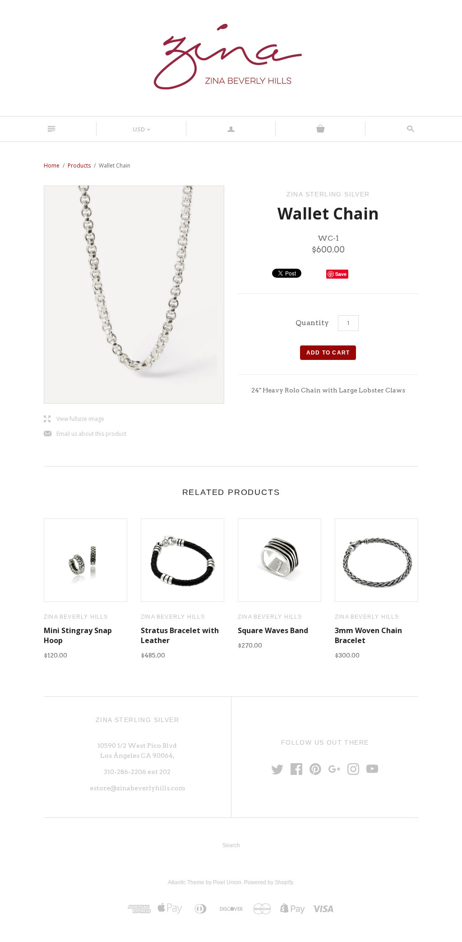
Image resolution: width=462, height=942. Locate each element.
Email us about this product (85, 434)
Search (231, 845)
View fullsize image (74, 419)
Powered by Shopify (268, 882)
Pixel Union (227, 882)
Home (52, 165)
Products (79, 165)
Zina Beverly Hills (76, 617)
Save (340, 273)
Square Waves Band (273, 630)
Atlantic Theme (186, 882)
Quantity (312, 322)
